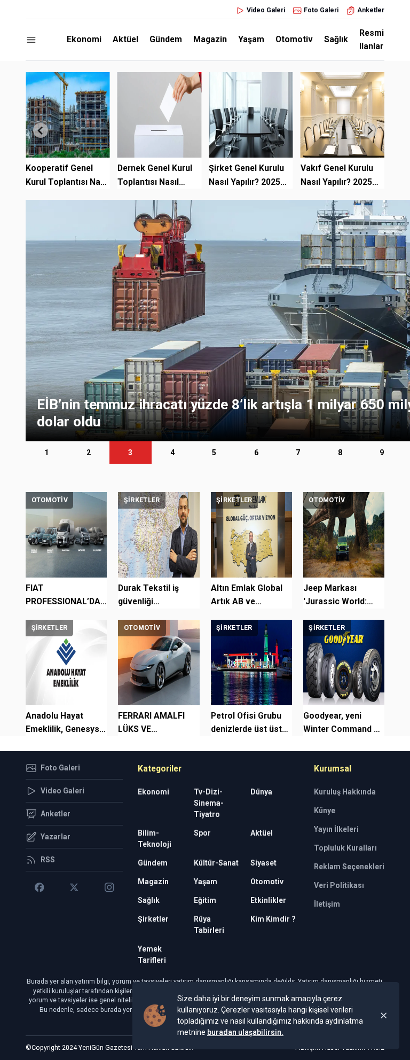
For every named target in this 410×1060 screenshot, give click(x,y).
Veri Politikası (339, 885)
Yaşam (251, 39)
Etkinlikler (268, 900)
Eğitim (205, 900)
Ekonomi (84, 39)
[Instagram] (109, 887)
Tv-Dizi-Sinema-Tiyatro (209, 803)
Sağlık (336, 39)
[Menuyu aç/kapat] (31, 39)
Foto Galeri (321, 10)
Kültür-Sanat (216, 863)
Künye (324, 810)
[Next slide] (369, 130)
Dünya (261, 792)
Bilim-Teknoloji (154, 838)
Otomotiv (294, 39)
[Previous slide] (40, 130)
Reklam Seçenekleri (349, 866)
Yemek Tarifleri (152, 954)
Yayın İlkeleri (336, 829)
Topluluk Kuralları (345, 848)
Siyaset (263, 863)
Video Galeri (266, 10)
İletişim (327, 904)
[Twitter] (74, 887)
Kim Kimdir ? (273, 919)
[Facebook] (39, 887)
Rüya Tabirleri (209, 924)
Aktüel (125, 39)
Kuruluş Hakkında (345, 792)
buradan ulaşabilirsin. (245, 1032)
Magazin (210, 39)
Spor (202, 833)
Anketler (370, 10)
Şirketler (153, 919)
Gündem (165, 39)
